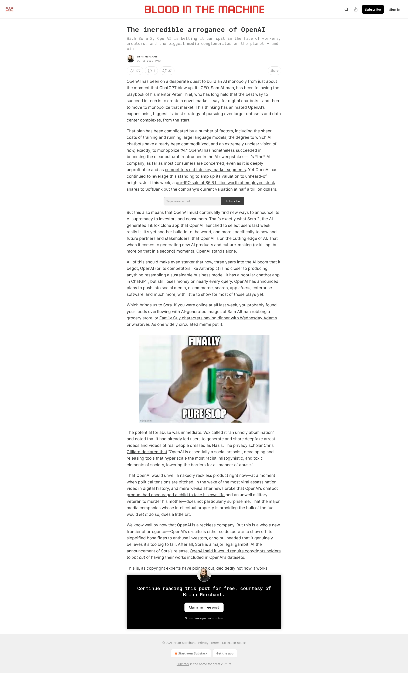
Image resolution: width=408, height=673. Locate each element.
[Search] (346, 9)
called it (219, 432)
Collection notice (234, 643)
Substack (183, 664)
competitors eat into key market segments (205, 169)
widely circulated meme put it (193, 324)
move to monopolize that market (162, 107)
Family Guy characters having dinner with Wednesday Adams (218, 318)
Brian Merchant (148, 56)
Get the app (225, 653)
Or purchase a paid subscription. (204, 618)
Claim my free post (204, 607)
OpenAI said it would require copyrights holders (235, 551)
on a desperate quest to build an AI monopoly (203, 81)
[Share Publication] (355, 9)
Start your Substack (192, 653)
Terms (215, 643)
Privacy (203, 643)
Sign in (394, 9)
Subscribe (373, 9)
